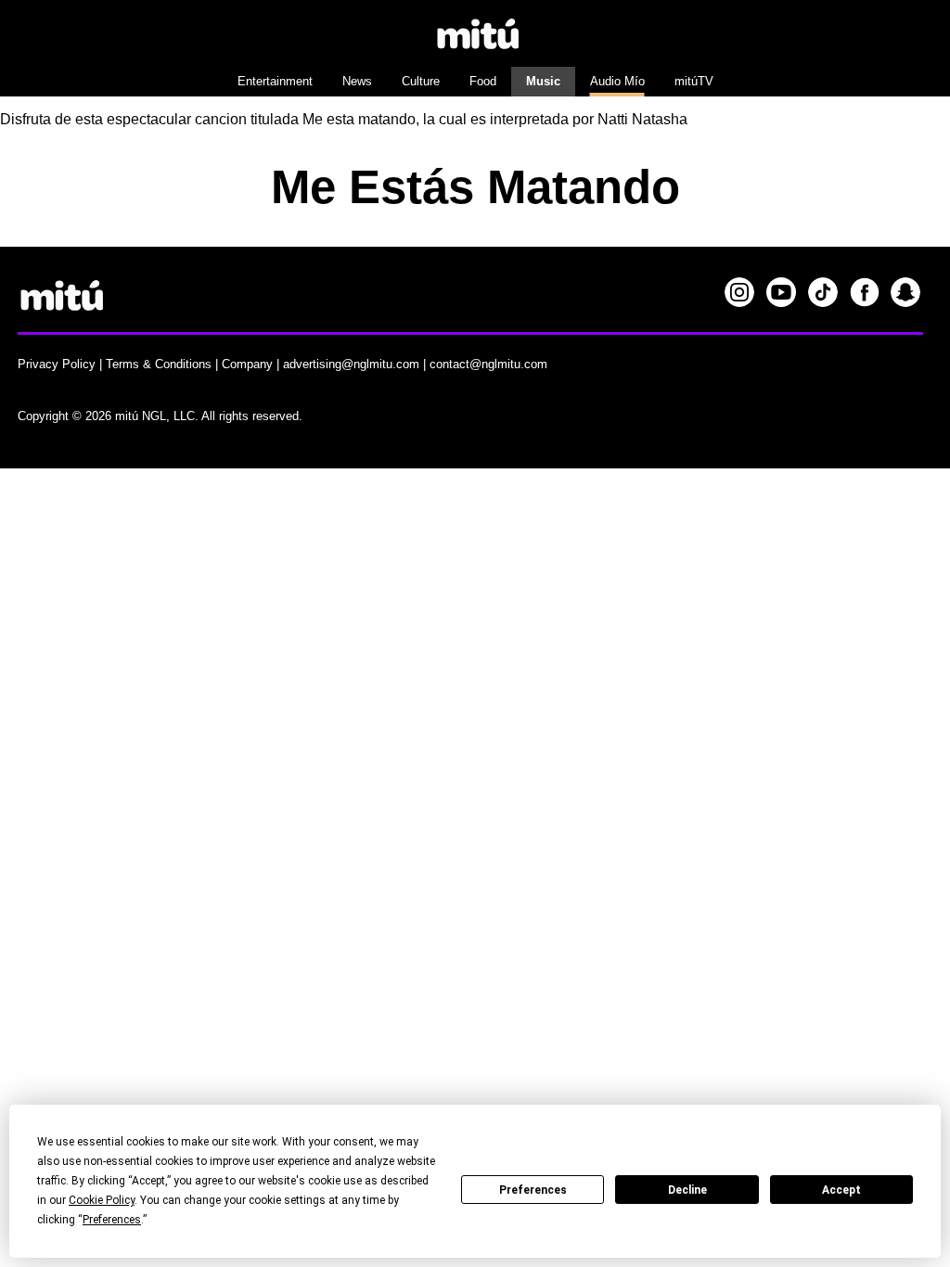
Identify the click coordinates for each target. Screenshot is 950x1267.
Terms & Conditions (159, 364)
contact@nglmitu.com (488, 364)
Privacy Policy (57, 364)
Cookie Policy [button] (102, 1200)
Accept (841, 1190)
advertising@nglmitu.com (351, 364)
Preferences (533, 1190)
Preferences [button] (112, 1219)
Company (247, 364)
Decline (687, 1190)
